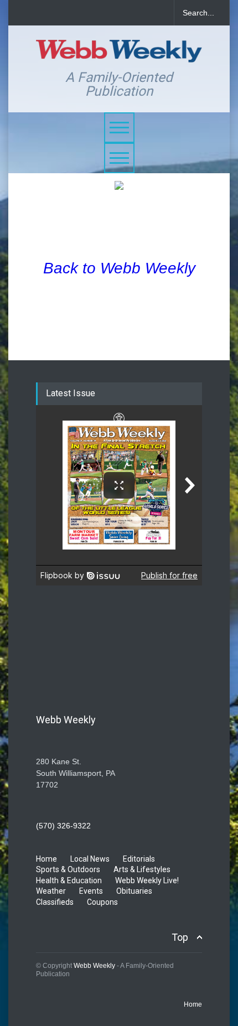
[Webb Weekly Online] (119, 48)
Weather (51, 891)
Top (180, 937)
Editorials (139, 858)
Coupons (102, 902)
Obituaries (134, 891)
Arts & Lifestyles (141, 869)
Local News (90, 858)
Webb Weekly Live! (147, 880)
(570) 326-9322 (63, 825)
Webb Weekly (94, 966)
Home (46, 858)
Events (91, 891)
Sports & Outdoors (68, 869)
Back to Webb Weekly (119, 268)
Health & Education (69, 880)
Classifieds (55, 902)
